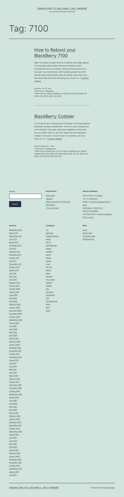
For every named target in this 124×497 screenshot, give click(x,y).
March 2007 (13, 376)
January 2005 (14, 456)
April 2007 (13, 373)
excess (51, 153)
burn (78, 151)
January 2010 (14, 286)
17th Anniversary (52, 208)
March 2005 (13, 450)
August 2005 (14, 435)
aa (45, 151)
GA (85, 93)
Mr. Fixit (49, 267)
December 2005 (15, 422)
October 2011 (14, 258)
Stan (51, 156)
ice (74, 153)
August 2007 (14, 360)
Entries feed (87, 233)
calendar (83, 151)
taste (56, 156)
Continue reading (54, 139)
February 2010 (14, 283)
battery (49, 93)
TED (47, 298)
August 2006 (14, 397)
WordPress (110, 488)
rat (55, 96)
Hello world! (50, 196)
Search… (12, 191)
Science (49, 286)
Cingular (37, 153)
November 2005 (15, 425)
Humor (48, 255)
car (62, 93)
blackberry (56, 93)
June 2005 (13, 441)
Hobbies (49, 252)
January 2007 (14, 382)
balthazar (49, 233)
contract (67, 93)
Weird (48, 304)
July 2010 (12, 273)
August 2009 (14, 292)
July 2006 (13, 400)
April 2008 (13, 335)
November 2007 (15, 351)
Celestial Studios (52, 236)
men (41, 96)
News (48, 273)
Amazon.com (50, 151)
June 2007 (13, 366)
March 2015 (13, 233)
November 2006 (15, 388)
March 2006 (13, 413)
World (48, 311)
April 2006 (13, 410)
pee (86, 153)
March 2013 (13, 242)
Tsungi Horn (93, 199)
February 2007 (14, 379)
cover (72, 93)
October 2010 (14, 267)
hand (65, 153)
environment (79, 93)
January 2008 (14, 345)
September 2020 (15, 230)
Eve (47, 153)
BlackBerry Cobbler (54, 116)
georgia (60, 153)
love (77, 153)
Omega (99, 196)
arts (60, 151)
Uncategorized (50, 148)
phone (45, 96)
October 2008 (14, 317)
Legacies (49, 199)
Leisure (48, 261)
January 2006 (14, 419)
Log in (85, 230)
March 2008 (13, 338)
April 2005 (13, 447)
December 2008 (15, 311)
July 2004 (13, 475)
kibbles (48, 258)
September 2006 (15, 394)
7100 (41, 93)
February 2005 (14, 453)
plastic (51, 96)
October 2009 (14, 289)
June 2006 (13, 404)
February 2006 (14, 416)
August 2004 (14, 472)
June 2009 (13, 295)
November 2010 (15, 264)
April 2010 (13, 280)
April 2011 (12, 261)
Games (48, 249)
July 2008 (13, 326)
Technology (49, 91)
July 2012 (12, 249)
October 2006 (14, 391)
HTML (70, 153)
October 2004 (14, 466)
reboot (59, 96)
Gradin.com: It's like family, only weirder (62, 8)
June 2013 (13, 239)
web (59, 156)
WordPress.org (88, 239)
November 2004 (15, 463)
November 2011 (15, 255)
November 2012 (15, 245)
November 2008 (15, 314)
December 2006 (15, 385)
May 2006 (13, 407)
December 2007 (15, 348)
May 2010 (13, 276)
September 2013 (15, 236)
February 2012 (14, 252)
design (48, 239)
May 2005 (13, 444)
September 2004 (15, 469)
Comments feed (89, 236)
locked (36, 96)
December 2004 (15, 459)
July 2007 (13, 363)
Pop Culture (50, 280)
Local (48, 264)
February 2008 (14, 342)
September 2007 (15, 357)
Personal (49, 276)
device (43, 153)
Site (47, 289)
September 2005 (15, 432)
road (41, 156)
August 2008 (14, 323)
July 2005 (13, 438)
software (46, 156)
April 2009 (13, 301)
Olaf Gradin (87, 208)
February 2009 (14, 304)
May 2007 (13, 369)
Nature (82, 153)
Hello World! (50, 205)
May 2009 (13, 298)
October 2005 (14, 428)
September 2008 (15, 320)
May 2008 (13, 332)
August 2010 (14, 270)
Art (45, 93)
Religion (49, 283)
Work (48, 308)
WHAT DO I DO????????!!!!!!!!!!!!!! (58, 202)
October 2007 (14, 354)
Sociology (49, 292)
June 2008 (13, 329)
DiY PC (48, 242)
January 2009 (14, 308)
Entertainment (51, 245)
